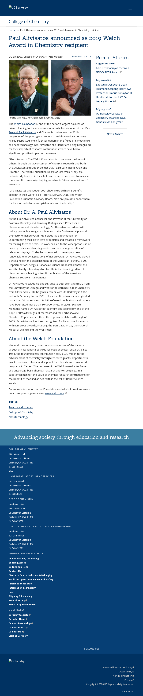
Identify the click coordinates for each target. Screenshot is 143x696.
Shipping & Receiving (20, 596)
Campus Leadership (21, 623)
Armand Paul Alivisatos (22, 132)
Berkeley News (18, 619)
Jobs (11, 592)
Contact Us (15, 571)
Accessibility (126, 671)
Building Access (17, 562)
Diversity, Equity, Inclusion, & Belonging (30, 575)
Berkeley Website (20, 614)
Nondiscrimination (123, 675)
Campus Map (17, 631)
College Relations (18, 566)
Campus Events (18, 627)
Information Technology (22, 587)
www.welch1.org (56, 393)
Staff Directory (18, 600)
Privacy (129, 680)
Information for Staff (20, 583)
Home (12, 30)
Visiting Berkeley (19, 635)
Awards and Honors (21, 407)
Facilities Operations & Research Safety (31, 579)
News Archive (115, 134)
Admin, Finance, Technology (24, 558)
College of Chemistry (29, 21)
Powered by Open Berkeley (118, 667)
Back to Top (128, 691)
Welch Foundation (25, 124)
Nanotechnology (18, 417)
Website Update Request (22, 604)
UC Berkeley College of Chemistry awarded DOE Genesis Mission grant (111, 118)
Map (11, 471)
